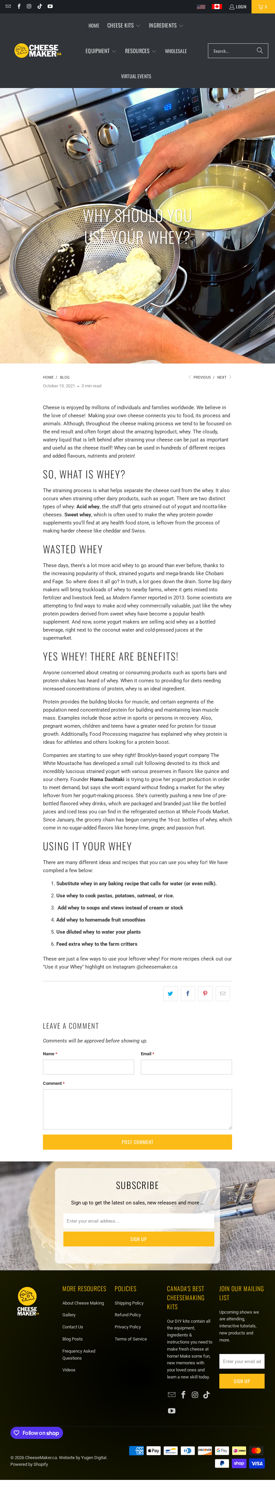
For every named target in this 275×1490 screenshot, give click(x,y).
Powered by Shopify (29, 1464)
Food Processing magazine (119, 734)
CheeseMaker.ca (41, 1457)
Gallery (68, 1314)
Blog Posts (72, 1339)
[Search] (260, 50)
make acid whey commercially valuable (146, 606)
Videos (68, 1369)
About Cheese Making (83, 1303)
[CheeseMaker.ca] (37, 50)
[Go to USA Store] (201, 6)
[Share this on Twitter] (170, 993)
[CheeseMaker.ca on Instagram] (29, 6)
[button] (124, 25)
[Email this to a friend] (223, 993)
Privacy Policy (128, 1326)
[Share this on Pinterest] (205, 993)
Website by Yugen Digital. (83, 1457)
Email (147, 1053)
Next (222, 377)
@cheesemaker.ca (156, 967)
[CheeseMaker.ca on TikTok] (39, 6)
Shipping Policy (129, 1303)
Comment (54, 1083)
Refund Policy (128, 1314)
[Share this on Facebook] (188, 993)
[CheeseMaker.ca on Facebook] (18, 6)
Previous (201, 377)
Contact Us (72, 1326)
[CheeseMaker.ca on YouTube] (50, 6)
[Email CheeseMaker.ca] (8, 6)
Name (50, 1053)
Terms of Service (131, 1339)
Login (241, 6)
